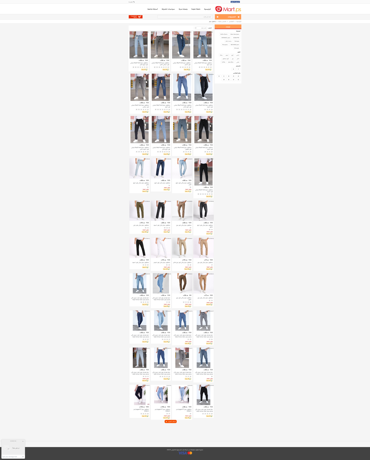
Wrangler (236, 48)
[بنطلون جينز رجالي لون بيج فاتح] (182, 248)
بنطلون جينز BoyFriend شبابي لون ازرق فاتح (139, 63)
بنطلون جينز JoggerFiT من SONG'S (183, 410)
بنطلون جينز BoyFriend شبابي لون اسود (204, 106)
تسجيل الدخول (235, 2)
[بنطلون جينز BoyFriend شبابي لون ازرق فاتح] (138, 45)
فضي (237, 62)
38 (224, 80)
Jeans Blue (230, 62)
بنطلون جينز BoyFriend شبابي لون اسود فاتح (140, 148)
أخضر (237, 55)
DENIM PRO (236, 38)
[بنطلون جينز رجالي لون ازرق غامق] (203, 211)
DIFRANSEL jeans (226, 38)
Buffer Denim (224, 34)
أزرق (232, 55)
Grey (221, 55)
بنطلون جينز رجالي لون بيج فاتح (182, 262)
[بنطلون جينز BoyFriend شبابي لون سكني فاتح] (160, 45)
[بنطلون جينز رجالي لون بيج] (182, 211)
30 (228, 76)
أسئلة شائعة (153, 9)
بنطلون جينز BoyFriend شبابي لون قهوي (182, 148)
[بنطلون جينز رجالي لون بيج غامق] (182, 283)
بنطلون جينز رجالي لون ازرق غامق (205, 226)
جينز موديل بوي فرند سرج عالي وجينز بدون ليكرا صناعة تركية (161, 298)
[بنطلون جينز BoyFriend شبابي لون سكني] (139, 87)
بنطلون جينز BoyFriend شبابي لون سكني (140, 106)
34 (233, 80)
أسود (226, 55)
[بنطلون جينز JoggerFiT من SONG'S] (182, 395)
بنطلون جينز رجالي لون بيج (183, 225)
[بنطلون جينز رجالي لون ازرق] (161, 168)
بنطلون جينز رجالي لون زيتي (141, 225)
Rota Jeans (225, 45)
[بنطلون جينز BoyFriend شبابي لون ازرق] (202, 45)
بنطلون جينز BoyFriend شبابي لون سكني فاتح (160, 63)
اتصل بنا (131, 2)
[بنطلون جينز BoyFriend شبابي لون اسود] (203, 87)
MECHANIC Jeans (235, 45)
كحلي (238, 58)
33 (238, 80)
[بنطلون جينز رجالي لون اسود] (161, 211)
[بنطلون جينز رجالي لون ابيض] (161, 248)
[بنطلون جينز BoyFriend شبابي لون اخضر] (181, 45)
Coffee (223, 62)
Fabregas (236, 41)
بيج (233, 58)
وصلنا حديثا (183, 9)
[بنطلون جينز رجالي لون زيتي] (139, 211)
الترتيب (210, 28)
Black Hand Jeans (235, 34)
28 (238, 76)
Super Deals (195, 9)
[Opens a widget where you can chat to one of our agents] (13, 449)
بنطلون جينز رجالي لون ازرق (162, 183)
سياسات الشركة (168, 9)
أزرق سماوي (226, 58)
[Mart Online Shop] (228, 9)
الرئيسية (207, 9)
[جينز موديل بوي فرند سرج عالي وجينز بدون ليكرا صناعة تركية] (161, 283)
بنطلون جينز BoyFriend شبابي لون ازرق (203, 63)
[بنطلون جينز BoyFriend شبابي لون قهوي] (182, 129)
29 (233, 76)
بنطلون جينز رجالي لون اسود (161, 225)
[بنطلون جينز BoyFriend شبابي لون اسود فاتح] (139, 129)
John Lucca (228, 41)
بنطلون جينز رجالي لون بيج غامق (183, 298)
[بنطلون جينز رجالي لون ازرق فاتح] (182, 168)
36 (228, 80)
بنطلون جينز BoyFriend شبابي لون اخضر (181, 63)
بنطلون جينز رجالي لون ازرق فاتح (183, 184)
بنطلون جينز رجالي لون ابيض (161, 262)
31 (223, 76)
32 (219, 76)
